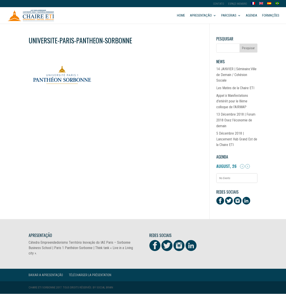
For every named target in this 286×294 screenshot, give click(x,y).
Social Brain (105, 287)
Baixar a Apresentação (46, 275)
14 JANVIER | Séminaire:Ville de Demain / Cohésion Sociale (236, 74)
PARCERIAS (228, 15)
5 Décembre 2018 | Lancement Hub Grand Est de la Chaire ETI (236, 139)
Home (181, 15)
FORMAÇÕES (270, 15)
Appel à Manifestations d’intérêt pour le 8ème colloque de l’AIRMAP (232, 101)
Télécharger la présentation (90, 275)
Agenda (251, 15)
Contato (218, 3)
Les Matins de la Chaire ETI (235, 88)
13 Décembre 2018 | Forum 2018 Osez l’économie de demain (235, 120)
